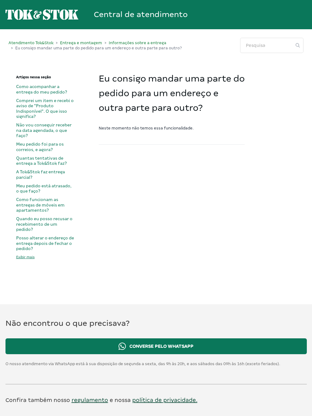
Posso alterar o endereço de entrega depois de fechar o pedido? (45, 243)
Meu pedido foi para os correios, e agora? (40, 147)
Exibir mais (25, 257)
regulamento (90, 400)
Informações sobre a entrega (137, 43)
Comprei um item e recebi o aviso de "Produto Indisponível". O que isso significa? (45, 108)
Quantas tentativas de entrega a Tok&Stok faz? (41, 161)
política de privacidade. (164, 400)
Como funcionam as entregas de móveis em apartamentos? (40, 205)
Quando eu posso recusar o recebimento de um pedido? (44, 224)
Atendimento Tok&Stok (31, 43)
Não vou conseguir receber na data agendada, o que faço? (44, 130)
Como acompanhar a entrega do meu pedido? (41, 89)
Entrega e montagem (81, 43)
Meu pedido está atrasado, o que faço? (44, 188)
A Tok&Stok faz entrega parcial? (40, 174)
